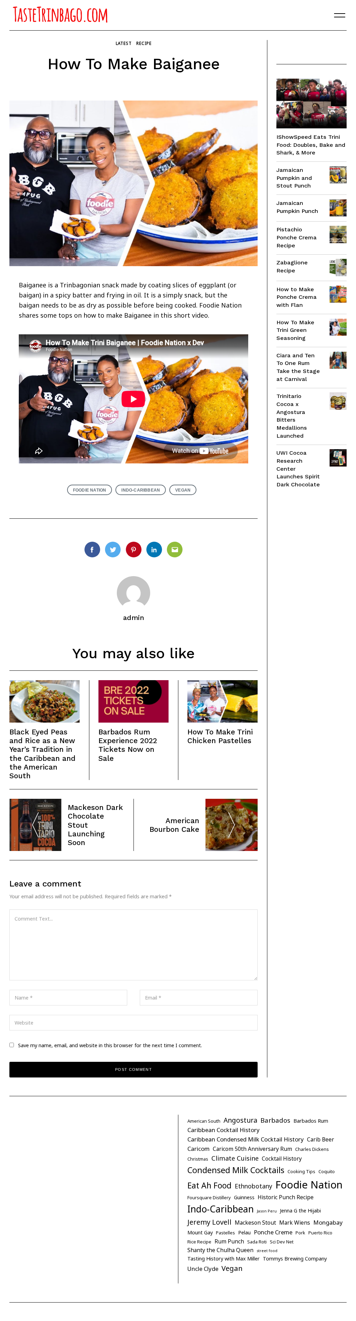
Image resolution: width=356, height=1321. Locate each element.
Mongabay (328, 1222)
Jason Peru (267, 1211)
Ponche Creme (273, 1232)
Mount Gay (200, 1232)
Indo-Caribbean (140, 490)
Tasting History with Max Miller (223, 1258)
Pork (300, 1233)
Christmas (197, 1159)
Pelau (244, 1232)
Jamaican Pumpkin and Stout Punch (294, 178)
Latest (124, 43)
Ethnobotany (253, 1186)
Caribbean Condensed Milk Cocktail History (245, 1139)
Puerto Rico (320, 1233)
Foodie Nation (89, 490)
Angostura (240, 1120)
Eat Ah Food (209, 1185)
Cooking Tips (301, 1171)
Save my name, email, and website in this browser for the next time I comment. (110, 1045)
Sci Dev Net (281, 1242)
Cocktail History (282, 1158)
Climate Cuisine (235, 1158)
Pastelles (225, 1233)
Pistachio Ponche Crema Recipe (296, 237)
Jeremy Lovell (209, 1222)
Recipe (143, 43)
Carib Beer (320, 1139)
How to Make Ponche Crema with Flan (296, 297)
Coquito (326, 1171)
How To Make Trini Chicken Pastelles (220, 736)
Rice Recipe (199, 1242)
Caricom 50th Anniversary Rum (252, 1149)
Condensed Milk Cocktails (235, 1170)
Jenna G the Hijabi (300, 1210)
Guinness (244, 1197)
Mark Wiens (294, 1222)
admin (133, 618)
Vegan (183, 490)
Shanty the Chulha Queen (220, 1250)
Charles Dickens (312, 1149)
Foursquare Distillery (209, 1197)
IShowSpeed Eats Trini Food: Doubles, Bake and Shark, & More (310, 145)
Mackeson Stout (255, 1222)
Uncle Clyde (202, 1269)
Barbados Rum (310, 1120)
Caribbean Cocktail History (223, 1130)
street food (267, 1250)
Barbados (275, 1120)
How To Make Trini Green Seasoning (295, 330)
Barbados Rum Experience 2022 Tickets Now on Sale (127, 745)
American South (203, 1121)
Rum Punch (229, 1241)
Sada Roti (257, 1242)
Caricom (198, 1149)
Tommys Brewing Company (295, 1258)
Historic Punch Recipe (286, 1197)
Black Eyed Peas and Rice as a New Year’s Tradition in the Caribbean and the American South (42, 753)
